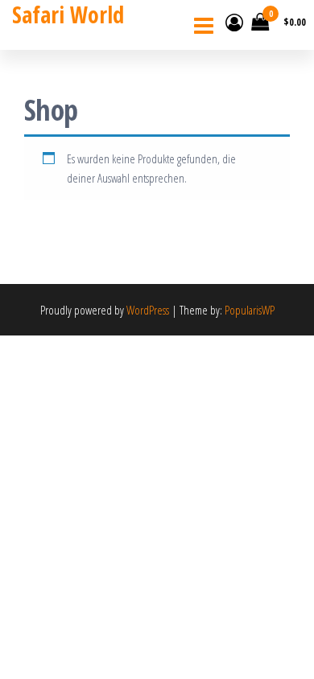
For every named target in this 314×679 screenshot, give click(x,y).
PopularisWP (250, 310)
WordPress (147, 310)
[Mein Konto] (234, 22)
